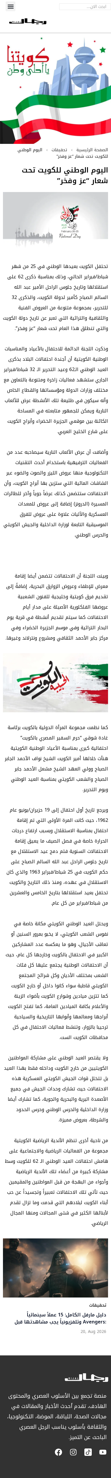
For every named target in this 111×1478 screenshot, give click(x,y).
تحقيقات (59, 150)
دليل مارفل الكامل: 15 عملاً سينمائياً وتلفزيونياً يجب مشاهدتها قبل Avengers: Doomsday (60, 1318)
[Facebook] (58, 1452)
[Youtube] (103, 1452)
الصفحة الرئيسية (92, 150)
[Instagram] (73, 1452)
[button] (10, 6)
